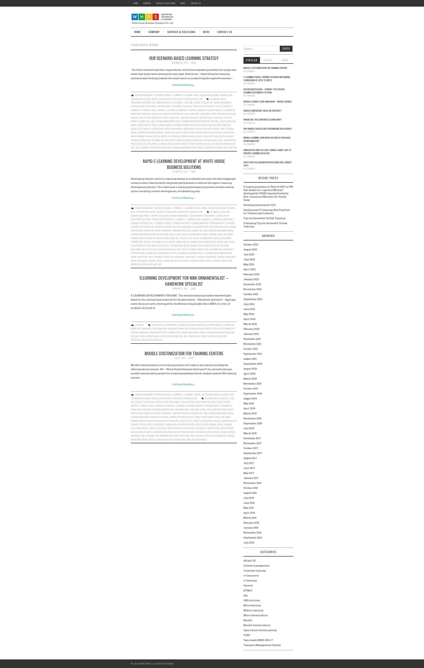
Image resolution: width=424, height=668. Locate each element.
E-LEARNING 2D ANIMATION (176, 110)
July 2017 (248, 463)
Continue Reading (184, 84)
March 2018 (250, 433)
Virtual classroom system (194, 260)
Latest (268, 60)
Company (147, 3)
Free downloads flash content (222, 227)
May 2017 (248, 473)
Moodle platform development (174, 136)
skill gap (210, 143)
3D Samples (214, 99)
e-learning (160, 110)
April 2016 (249, 512)
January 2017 (251, 478)
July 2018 (248, 428)
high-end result (206, 117)
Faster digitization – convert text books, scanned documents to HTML (264, 90)
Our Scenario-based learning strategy (184, 58)
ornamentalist (229, 140)
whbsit (177, 439)
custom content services (203, 106)
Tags (285, 60)
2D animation (157, 325)
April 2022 (249, 319)
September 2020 (252, 363)
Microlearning (252, 605)
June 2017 (249, 468)
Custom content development (143, 106)
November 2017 (252, 443)
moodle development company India (179, 128)
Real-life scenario (150, 143)
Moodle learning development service (147, 132)
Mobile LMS (170, 125)
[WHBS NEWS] (152, 18)
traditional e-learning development (200, 256)
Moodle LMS (170, 132)
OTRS (200, 99)
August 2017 (250, 458)
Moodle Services (195, 136)
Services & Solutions (165, 3)
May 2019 (248, 403)
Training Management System (184, 147)
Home (135, 3)
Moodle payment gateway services (145, 136)
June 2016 (249, 502)
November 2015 (252, 532)
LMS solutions (206, 95)
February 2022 (251, 329)
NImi (148, 140)
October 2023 (250, 244)
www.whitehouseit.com (152, 339)
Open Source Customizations (184, 99)
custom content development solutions (174, 106)
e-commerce (179, 219)
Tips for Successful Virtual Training (264, 218)
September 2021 (252, 353)
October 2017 (250, 448)
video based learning (146, 260)
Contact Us (195, 3)
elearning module (214, 110)
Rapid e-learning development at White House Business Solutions (184, 164)
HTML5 (196, 95)
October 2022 (250, 294)
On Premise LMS (157, 140)
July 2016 (248, 497)
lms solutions (226, 121)
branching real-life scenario (169, 102)
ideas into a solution (223, 117)
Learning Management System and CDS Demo (200, 121)
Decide (218, 106)
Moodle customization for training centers (184, 353)
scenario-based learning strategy (173, 143)
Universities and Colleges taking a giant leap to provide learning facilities (267, 151)
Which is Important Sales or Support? (262, 110)
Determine (226, 106)
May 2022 (248, 314)
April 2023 (249, 269)
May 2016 (248, 507)
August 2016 (250, 492)
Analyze (223, 99)
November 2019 (252, 383)
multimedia (135, 435)
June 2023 (249, 259)
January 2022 (251, 333)
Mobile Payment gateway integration (192, 125)
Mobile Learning (220, 95)
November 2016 (252, 483)
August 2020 (250, 368)
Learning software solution (181, 417)
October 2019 (250, 388)
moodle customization (153, 128)
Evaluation (156, 113)
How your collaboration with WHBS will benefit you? (267, 163)
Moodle (147, 99)
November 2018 (252, 418)
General (197, 208)
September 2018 (252, 423)
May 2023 (248, 264)
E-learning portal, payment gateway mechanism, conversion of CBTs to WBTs (266, 78)
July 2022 (248, 304)
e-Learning (188, 95)
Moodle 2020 (136, 128)
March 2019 (250, 413)
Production (136, 143)
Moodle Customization (161, 99)
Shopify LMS (201, 143)
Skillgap (218, 143)
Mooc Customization (140, 211)
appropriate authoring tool (143, 102)
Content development (140, 215)
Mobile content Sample (140, 125)
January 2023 (251, 279)
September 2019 (252, 393)
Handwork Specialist (189, 117)
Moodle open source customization (218, 132)
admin (193, 62)
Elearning (180, 405)
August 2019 (250, 398)
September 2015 (252, 537)
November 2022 (252, 289)
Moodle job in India (204, 128)
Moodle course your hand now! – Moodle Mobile (267, 101)
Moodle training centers (193, 249)
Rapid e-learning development (184, 253)
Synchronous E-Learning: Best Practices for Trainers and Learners (266, 211)
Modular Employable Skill (220, 125)
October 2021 (250, 348)
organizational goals (212, 140)
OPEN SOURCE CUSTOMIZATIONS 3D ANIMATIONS (183, 140)
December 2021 (252, 338)
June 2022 (249, 309)
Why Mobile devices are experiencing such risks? (267, 128)
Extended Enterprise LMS (172, 113)
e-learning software (181, 223)
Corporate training (162, 95)
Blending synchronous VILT (259, 204)
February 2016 (251, 522)
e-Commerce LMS (148, 110)
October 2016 (250, 487)
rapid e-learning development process (215, 253)
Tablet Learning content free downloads (153, 147)
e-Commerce (177, 95)
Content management (144, 95)
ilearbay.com (143, 121)
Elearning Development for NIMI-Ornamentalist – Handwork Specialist (183, 281)
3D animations (170, 325)
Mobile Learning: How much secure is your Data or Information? (266, 139)
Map (234, 121)
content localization (202, 102)
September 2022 (252, 299)
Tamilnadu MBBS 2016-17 (258, 640)
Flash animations (191, 113)
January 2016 (251, 527)
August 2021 (250, 358)
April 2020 (249, 373)
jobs (245, 595)
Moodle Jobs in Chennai (223, 128)
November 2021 (252, 343)
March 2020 (250, 378)
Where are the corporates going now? (262, 119)
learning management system (168, 121)
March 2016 (250, 517)
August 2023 (250, 249)
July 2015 (248, 542)
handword (174, 117)
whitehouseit (201, 439)
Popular (251, 60)
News (183, 3)
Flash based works (208, 113)
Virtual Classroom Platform (209, 147)
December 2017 (252, 438)
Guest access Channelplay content (154, 117)
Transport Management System (262, 645)
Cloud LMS (187, 102)
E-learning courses (162, 223)
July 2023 (248, 254)
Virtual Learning (213, 260)
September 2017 (252, 453)
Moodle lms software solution (189, 132)
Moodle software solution (214, 136)
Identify (134, 121)
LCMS (152, 121)
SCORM (192, 143)
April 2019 (249, 408)
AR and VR (249, 560)
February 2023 (251, 274)
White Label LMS (230, 147)
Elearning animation (197, 110)
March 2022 (250, 324)
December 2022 (252, 284)
